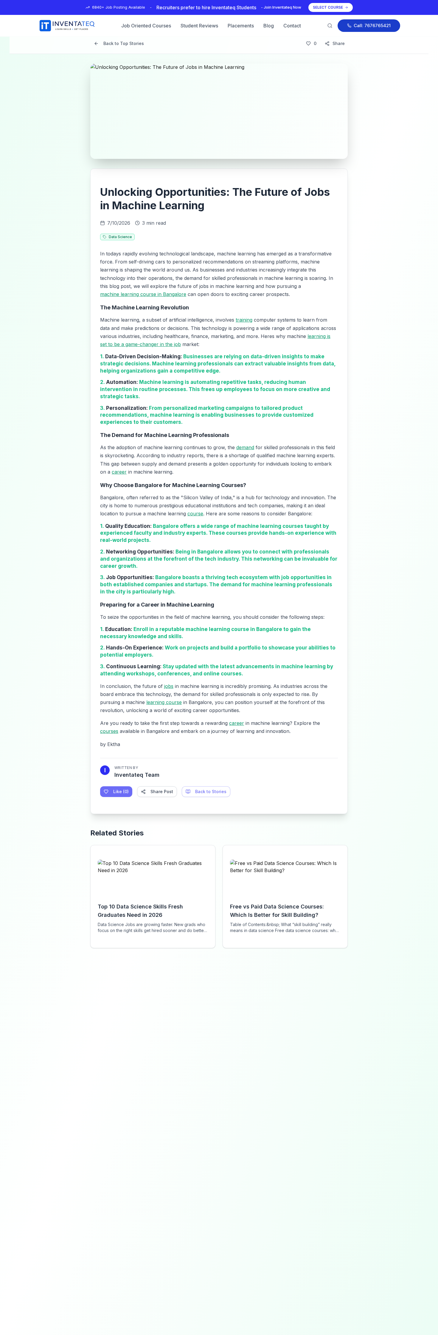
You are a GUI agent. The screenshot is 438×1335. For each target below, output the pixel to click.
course (195, 514)
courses (109, 731)
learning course (164, 702)
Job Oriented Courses (146, 26)
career (119, 472)
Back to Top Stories (123, 43)
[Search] (329, 25)
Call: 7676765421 (372, 25)
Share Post (161, 791)
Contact (292, 26)
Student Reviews (199, 26)
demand (245, 447)
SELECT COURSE (328, 7)
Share (339, 43)
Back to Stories (210, 791)
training (244, 320)
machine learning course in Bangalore (143, 294)
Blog (268, 26)
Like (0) (121, 791)
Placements (241, 26)
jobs (168, 686)
